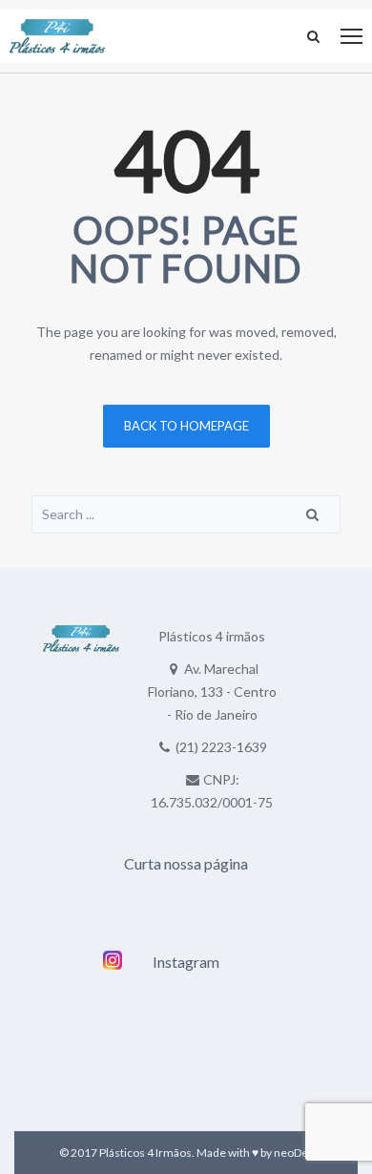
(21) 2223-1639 (221, 747)
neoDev (294, 1152)
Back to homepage (186, 425)
